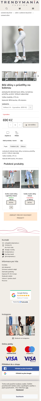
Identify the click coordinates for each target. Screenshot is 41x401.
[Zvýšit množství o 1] (19, 125)
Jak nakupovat (6, 267)
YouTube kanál (9, 254)
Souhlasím (20, 396)
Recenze (4, 280)
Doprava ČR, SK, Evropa (9, 274)
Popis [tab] (5, 146)
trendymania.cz (9, 252)
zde (27, 388)
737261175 (8, 245)
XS (11, 207)
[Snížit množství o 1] (10, 125)
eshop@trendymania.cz (12, 243)
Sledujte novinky (10, 250)
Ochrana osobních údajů (9, 269)
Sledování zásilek (7, 276)
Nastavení (20, 390)
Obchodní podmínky (8, 272)
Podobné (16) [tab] (14, 146)
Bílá (21, 140)
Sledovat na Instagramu (22, 338)
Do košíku (32, 125)
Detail (11, 202)
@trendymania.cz (10, 256)
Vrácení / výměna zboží (9, 278)
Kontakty (4, 265)
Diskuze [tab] (23, 146)
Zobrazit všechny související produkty (20, 216)
